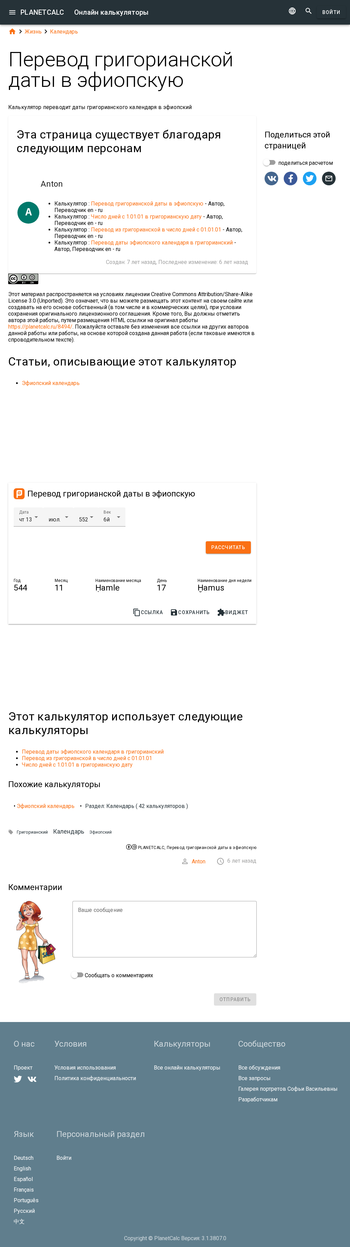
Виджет (232, 612)
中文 (19, 1221)
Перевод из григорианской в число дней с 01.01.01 (156, 229)
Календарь (64, 31)
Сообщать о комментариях (118, 975)
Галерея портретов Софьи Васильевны (288, 1089)
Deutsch (23, 1158)
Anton (198, 861)
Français (24, 1189)
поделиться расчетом (305, 163)
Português (26, 1200)
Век (107, 512)
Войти (331, 12)
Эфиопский (100, 832)
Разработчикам (258, 1099)
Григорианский (32, 832)
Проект (23, 1067)
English (22, 1168)
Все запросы (254, 1078)
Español (23, 1179)
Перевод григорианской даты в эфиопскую (147, 203)
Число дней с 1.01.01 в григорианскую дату (146, 216)
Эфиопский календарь (51, 383)
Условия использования (85, 1067)
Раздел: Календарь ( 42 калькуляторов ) (136, 806)
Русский (24, 1211)
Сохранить (190, 612)
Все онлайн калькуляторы (187, 1067)
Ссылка (148, 612)
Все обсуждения (259, 1067)
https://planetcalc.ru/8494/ (40, 326)
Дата (24, 512)
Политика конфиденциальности (95, 1078)
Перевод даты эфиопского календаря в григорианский (162, 242)
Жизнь (33, 31)
